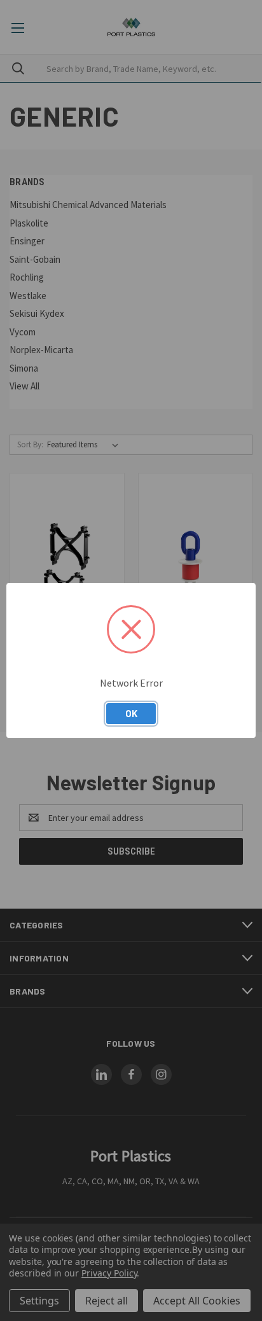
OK (131, 713)
